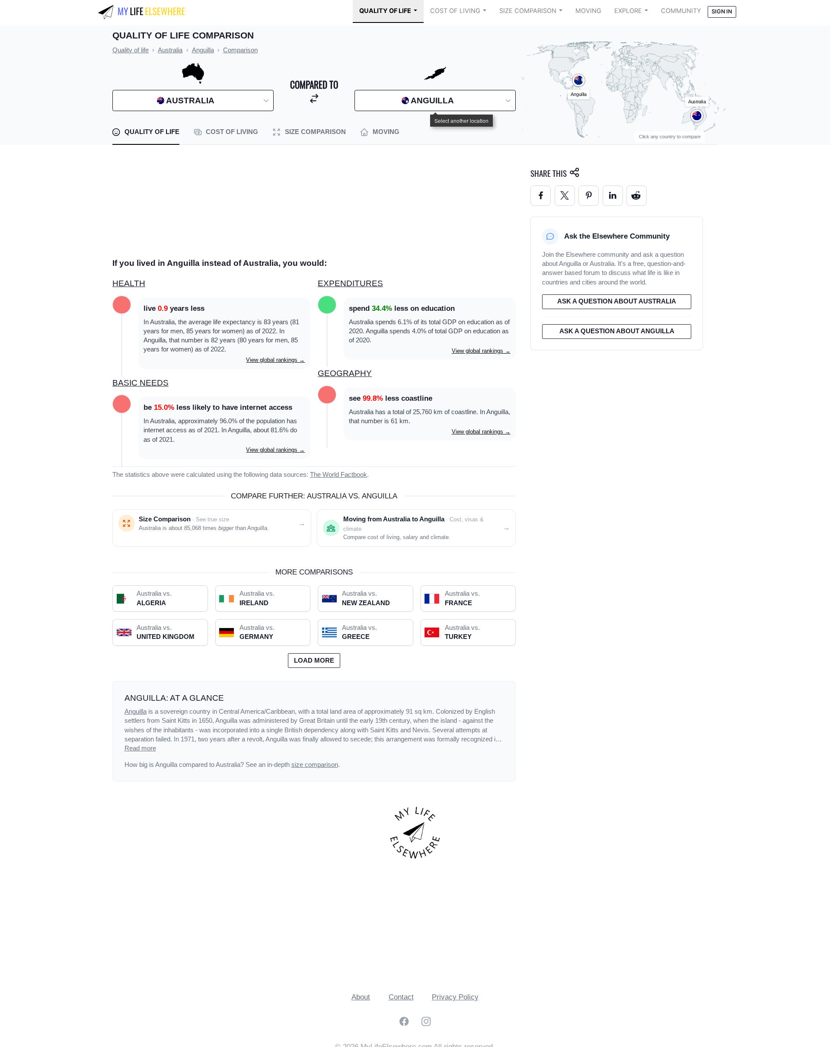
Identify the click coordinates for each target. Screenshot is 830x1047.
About (360, 997)
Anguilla (135, 711)
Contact (401, 997)
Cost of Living (455, 11)
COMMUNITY (681, 11)
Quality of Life (385, 11)
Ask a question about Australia (616, 301)
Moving (588, 11)
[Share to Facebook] (540, 195)
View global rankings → (275, 360)
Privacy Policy (455, 997)
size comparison (314, 764)
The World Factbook (338, 474)
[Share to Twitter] (565, 195)
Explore (628, 11)
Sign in (722, 11)
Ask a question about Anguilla (616, 331)
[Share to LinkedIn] (613, 195)
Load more (314, 660)
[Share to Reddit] (636, 195)
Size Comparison (527, 11)
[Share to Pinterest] (588, 195)
